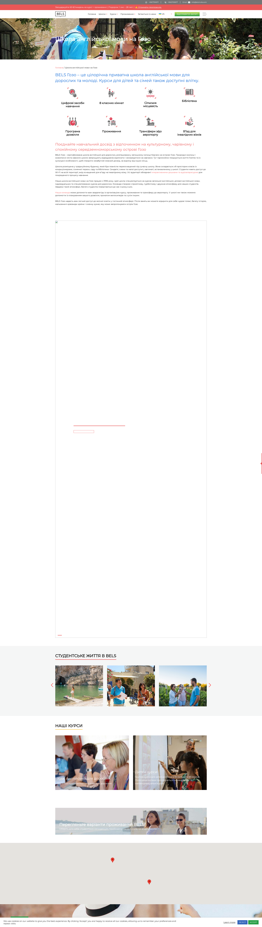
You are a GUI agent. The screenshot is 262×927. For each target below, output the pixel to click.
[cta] (84, 431)
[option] (79, 685)
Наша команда (62, 192)
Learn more (229, 922)
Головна (92, 14)
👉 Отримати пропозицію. (148, 7)
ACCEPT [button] (253, 922)
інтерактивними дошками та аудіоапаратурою (174, 172)
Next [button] (209, 685)
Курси (113, 14)
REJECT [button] (242, 922)
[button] (59, 429)
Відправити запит (187, 14)
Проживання (127, 14)
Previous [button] (53, 685)
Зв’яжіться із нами (147, 14)
